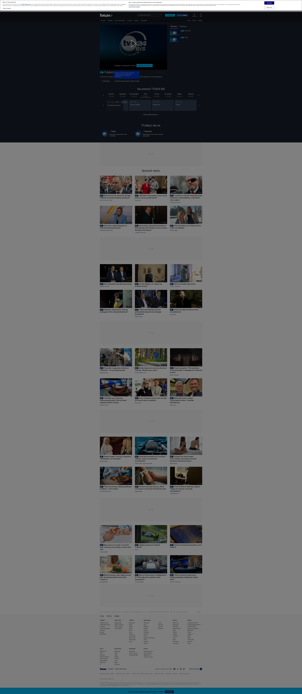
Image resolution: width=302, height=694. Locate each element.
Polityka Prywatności (7, 8)
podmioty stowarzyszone (26, 4)
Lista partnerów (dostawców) (134, 6)
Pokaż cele (269, 7)
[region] (151, 5)
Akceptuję (269, 2)
